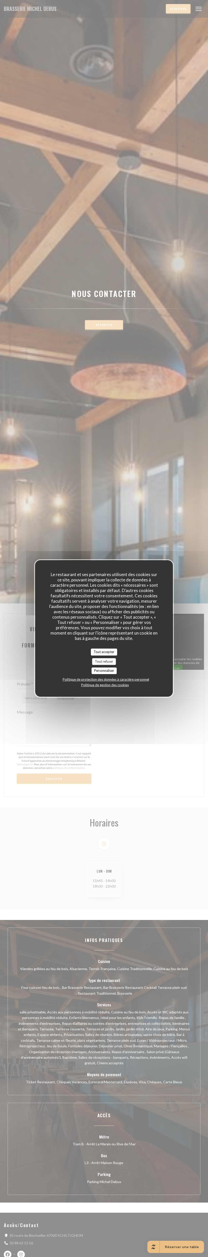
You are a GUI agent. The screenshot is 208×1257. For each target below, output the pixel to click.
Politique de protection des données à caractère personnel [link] (106, 679)
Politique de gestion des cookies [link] (105, 685)
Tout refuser (104, 661)
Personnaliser (104, 671)
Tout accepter (104, 652)
